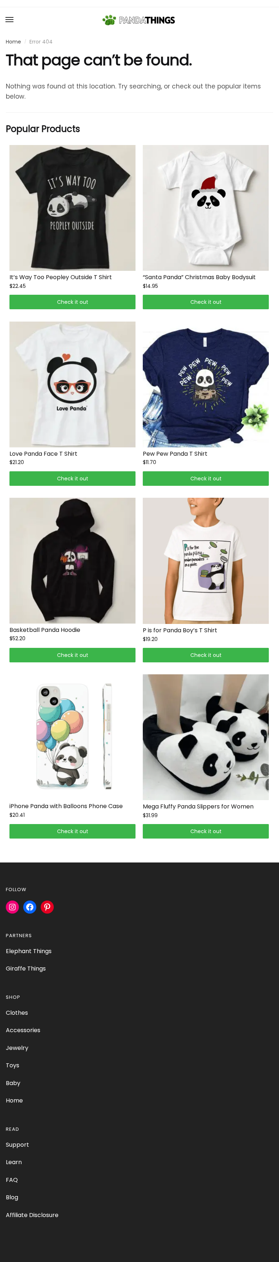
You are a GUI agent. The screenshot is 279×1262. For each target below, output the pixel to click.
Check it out (72, 302)
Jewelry (17, 1048)
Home (13, 41)
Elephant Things (29, 951)
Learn (14, 1162)
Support (17, 1145)
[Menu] (9, 20)
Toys (12, 1065)
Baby (13, 1083)
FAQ (12, 1180)
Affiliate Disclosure (32, 1215)
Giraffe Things (26, 968)
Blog (12, 1197)
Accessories (23, 1030)
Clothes (17, 1013)
